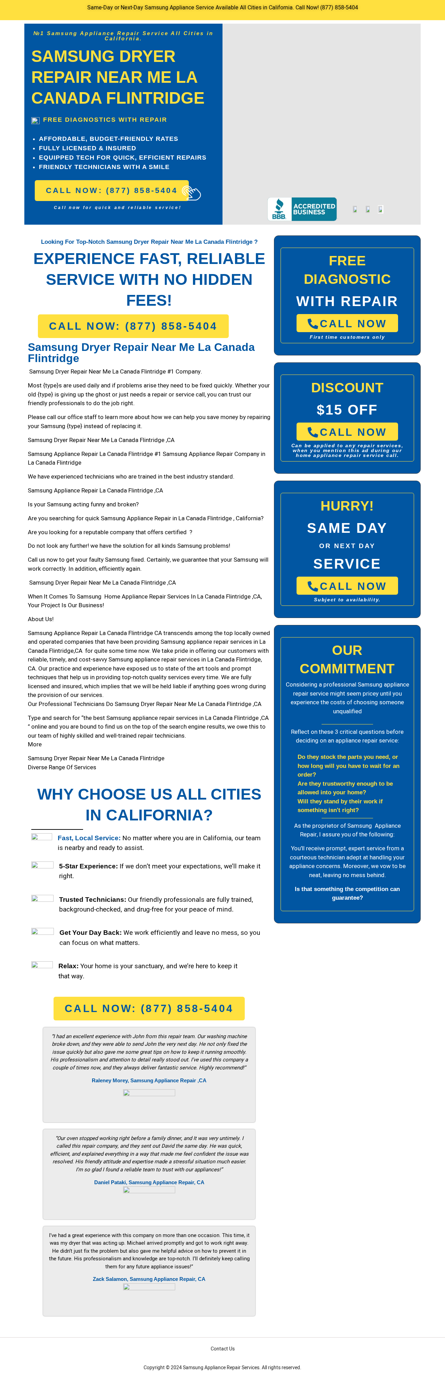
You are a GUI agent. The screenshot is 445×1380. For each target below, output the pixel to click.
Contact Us (223, 1349)
